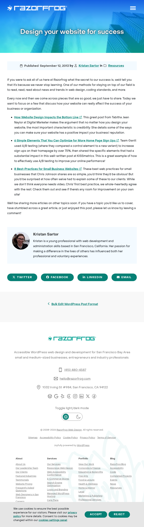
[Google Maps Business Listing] (56, 396)
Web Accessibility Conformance (56, 473)
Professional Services (89, 499)
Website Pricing (24, 483)
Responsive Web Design (60, 468)
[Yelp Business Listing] (62, 396)
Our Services (54, 464)
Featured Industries (26, 475)
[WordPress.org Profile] (50, 396)
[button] (133, 8)
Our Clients (22, 471)
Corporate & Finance (89, 468)
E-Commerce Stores (58, 478)
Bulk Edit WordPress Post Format (74, 304)
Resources (116, 66)
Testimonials (22, 479)
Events (113, 479)
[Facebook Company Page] (94, 396)
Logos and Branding (57, 489)
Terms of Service (106, 437)
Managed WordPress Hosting (58, 495)
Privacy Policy (87, 437)
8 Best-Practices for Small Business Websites (48, 169)
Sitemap (33, 437)
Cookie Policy (70, 437)
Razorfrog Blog (118, 464)
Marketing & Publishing (90, 495)
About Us (20, 464)
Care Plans (52, 500)
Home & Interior (86, 487)
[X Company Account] (88, 396)
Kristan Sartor (89, 66)
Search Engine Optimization (54, 484)
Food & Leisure (86, 479)
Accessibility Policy (50, 437)
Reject (119, 514)
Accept (96, 514)
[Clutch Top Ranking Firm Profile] (69, 396)
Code (113, 471)
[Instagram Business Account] (75, 396)
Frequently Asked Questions (25, 489)
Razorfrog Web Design (69, 429)
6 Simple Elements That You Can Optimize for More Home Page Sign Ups (66, 140)
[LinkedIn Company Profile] (81, 396)
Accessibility (116, 468)
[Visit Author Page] (21, 240)
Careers (20, 501)
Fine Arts (83, 475)
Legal (81, 491)
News (113, 483)
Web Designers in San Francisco (27, 496)
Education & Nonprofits (90, 471)
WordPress (83, 445)
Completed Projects (121, 475)
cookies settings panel (53, 520)
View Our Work (86, 464)
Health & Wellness (88, 483)
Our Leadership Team (27, 468)
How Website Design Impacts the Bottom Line (48, 117)
